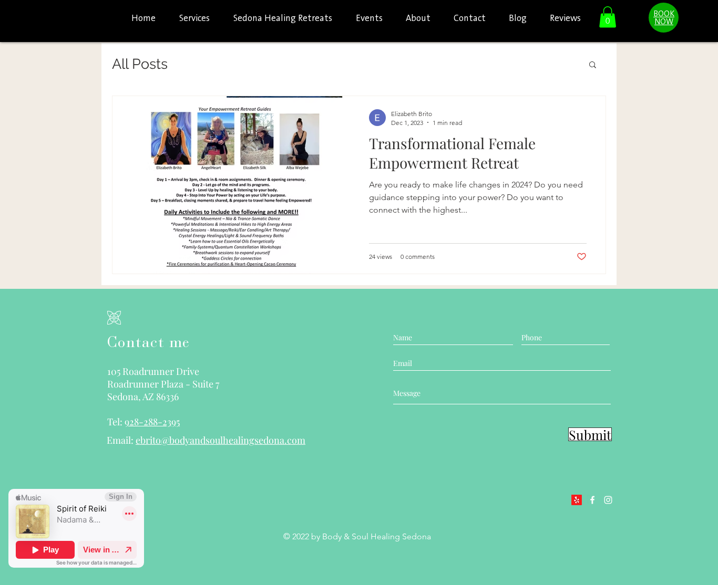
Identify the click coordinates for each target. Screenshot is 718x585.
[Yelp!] (576, 500)
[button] (608, 17)
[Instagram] (608, 500)
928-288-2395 (152, 421)
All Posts (140, 64)
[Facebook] (592, 500)
